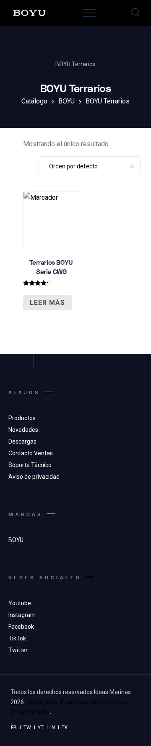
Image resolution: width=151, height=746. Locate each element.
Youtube (19, 603)
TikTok (17, 638)
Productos (22, 418)
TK (65, 728)
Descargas (22, 441)
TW (27, 728)
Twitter (18, 650)
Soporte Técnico (30, 465)
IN (52, 728)
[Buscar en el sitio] (135, 13)
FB (14, 728)
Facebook (21, 626)
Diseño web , (43, 702)
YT (41, 728)
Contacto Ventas (30, 453)
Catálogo (34, 101)
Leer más (47, 303)
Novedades (23, 429)
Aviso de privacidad (34, 476)
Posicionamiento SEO (89, 702)
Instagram (22, 615)
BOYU (66, 101)
